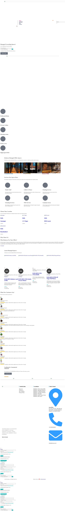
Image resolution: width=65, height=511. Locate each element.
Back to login (3, 461)
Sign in (2, 455)
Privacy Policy (11, 503)
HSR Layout (47, 221)
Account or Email (3, 450)
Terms (6, 503)
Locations (21, 21)
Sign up (2, 473)
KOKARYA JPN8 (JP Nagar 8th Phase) (52, 278)
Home (20, 20)
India (1, 218)
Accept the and (7, 503)
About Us (20, 22)
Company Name (3, 466)
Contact (20, 24)
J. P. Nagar (25, 221)
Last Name (2, 465)
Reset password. (10, 452)
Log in (1, 449)
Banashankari (4, 231)
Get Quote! (2, 245)
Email (1, 467)
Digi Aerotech (43, 479)
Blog (20, 23)
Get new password (3, 460)
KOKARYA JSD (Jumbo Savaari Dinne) (24, 279)
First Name (2, 464)
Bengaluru (6, 276)
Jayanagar (3, 221)
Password (2, 451)
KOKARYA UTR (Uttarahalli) (37, 274)
